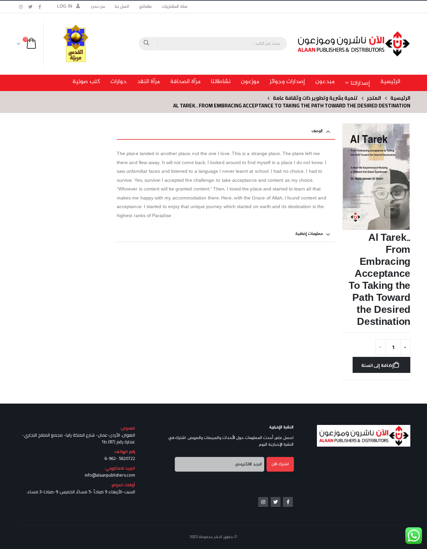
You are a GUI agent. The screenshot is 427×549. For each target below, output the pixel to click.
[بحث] (146, 43)
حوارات (118, 82)
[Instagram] (21, 6)
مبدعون (325, 82)
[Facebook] (40, 6)
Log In (64, 6)
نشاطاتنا (221, 82)
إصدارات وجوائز (287, 82)
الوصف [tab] (317, 131)
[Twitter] (30, 6)
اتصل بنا (122, 6)
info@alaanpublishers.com (110, 475)
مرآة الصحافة (185, 82)
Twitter (276, 502)
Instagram (263, 502)
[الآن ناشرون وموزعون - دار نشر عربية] (368, 43)
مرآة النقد (148, 82)
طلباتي (145, 6)
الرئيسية (390, 82)
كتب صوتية (86, 82)
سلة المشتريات (174, 6)
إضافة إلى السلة (377, 365)
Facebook (288, 502)
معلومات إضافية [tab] (309, 233)
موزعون (250, 82)
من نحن (98, 6)
